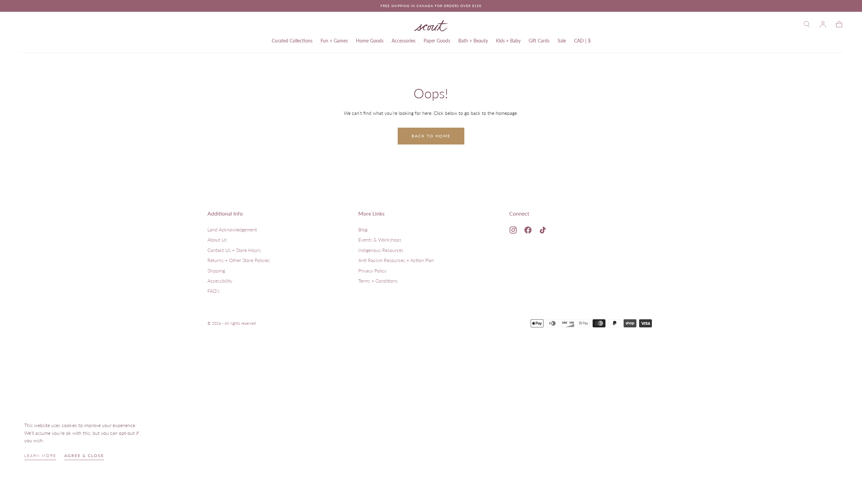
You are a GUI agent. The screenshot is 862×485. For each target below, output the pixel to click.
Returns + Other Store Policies (238, 260)
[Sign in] (823, 24)
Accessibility (219, 281)
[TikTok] (542, 230)
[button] (807, 24)
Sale (562, 40)
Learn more (40, 455)
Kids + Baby (508, 40)
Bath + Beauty (473, 40)
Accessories (404, 40)
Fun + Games (334, 40)
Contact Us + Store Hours (234, 250)
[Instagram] (513, 230)
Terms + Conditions (378, 281)
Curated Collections (292, 40)
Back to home (431, 135)
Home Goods (370, 40)
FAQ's (213, 291)
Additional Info (225, 213)
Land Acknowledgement (232, 229)
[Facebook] (528, 230)
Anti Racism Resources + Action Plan (396, 260)
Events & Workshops (379, 240)
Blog (362, 229)
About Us (217, 240)
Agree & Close (84, 455)
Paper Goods (437, 40)
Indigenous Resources (380, 250)
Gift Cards (539, 40)
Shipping (216, 270)
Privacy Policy (372, 270)
